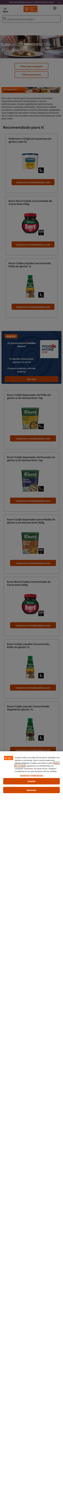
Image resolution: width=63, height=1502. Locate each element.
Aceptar (32, 781)
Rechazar (31, 790)
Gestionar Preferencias (31, 775)
